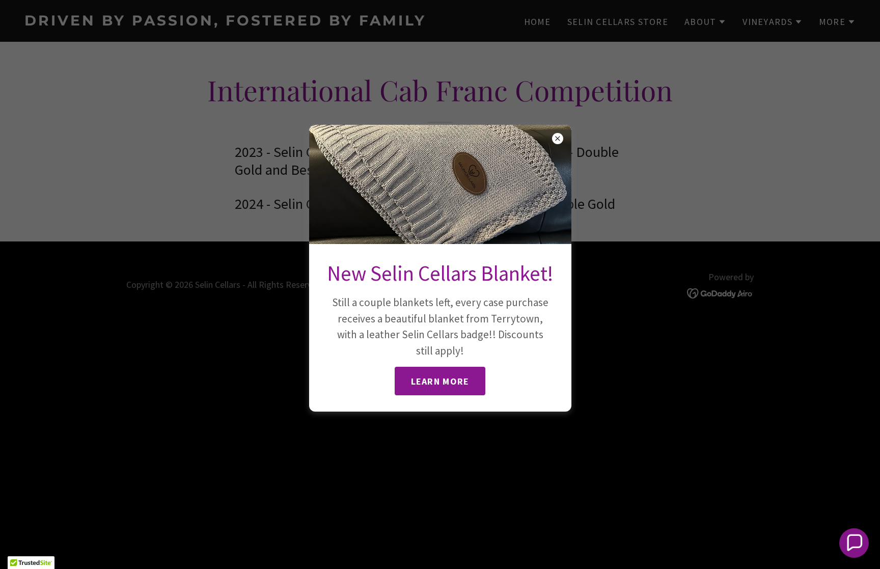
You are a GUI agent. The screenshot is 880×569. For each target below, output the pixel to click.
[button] (854, 543)
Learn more (440, 381)
